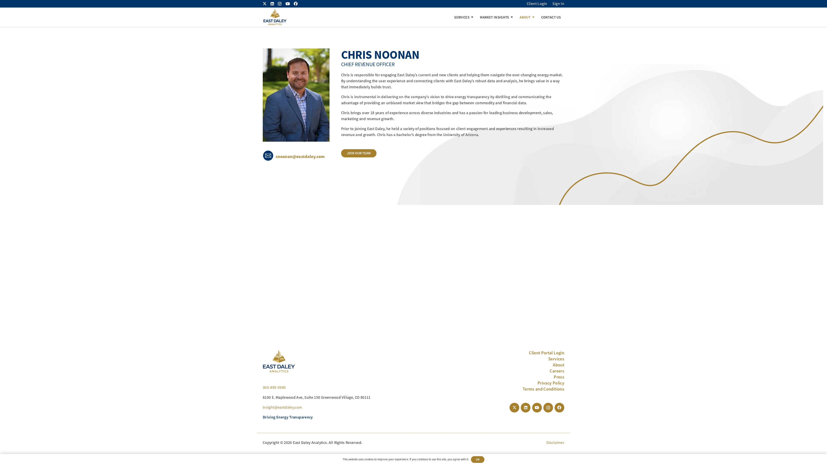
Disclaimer (555, 442)
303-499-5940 (274, 387)
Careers (557, 371)
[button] (472, 17)
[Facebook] (296, 4)
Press (559, 377)
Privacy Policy (551, 383)
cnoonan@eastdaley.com (300, 156)
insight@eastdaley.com (282, 407)
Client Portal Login (546, 353)
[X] (265, 4)
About (558, 365)
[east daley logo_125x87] (275, 17)
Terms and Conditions (543, 389)
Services (556, 359)
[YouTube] (288, 4)
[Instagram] (279, 4)
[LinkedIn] (272, 4)
